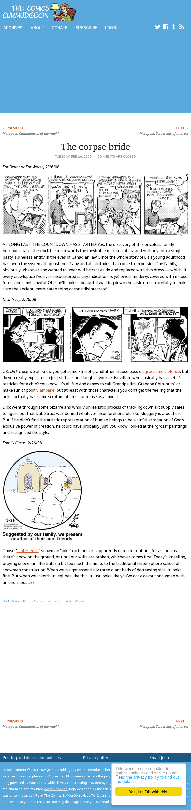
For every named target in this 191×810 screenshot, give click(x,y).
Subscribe (86, 27)
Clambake (45, 390)
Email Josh (159, 757)
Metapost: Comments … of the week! (31, 133)
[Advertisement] (58, 73)
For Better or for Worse (66, 601)
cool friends (28, 550)
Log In (111, 27)
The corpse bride (95, 146)
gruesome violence (162, 371)
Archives (12, 27)
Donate (59, 27)
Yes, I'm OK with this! (149, 791)
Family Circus (33, 601)
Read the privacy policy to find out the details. (147, 779)
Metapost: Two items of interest (164, 133)
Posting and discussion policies (32, 757)
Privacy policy (95, 757)
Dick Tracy (11, 601)
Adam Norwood (55, 789)
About (37, 27)
